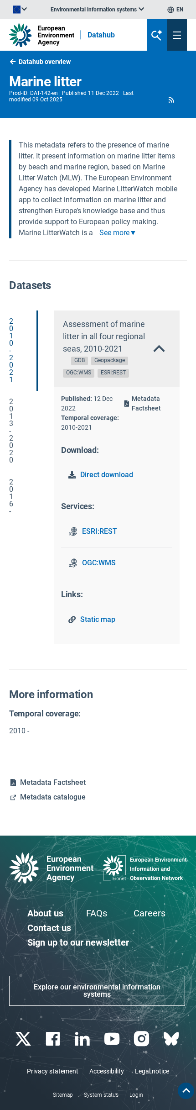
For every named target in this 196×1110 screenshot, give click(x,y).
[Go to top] (186, 1091)
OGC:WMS (99, 562)
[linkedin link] (83, 1039)
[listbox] (97, 9)
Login (136, 1095)
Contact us (49, 927)
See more (114, 233)
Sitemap (63, 1095)
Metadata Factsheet (146, 403)
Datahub (101, 35)
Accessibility (106, 1071)
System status (101, 1095)
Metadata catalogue (53, 797)
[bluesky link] (172, 1039)
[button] (171, 99)
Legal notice (152, 1071)
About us (45, 913)
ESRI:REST (99, 531)
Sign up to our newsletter (78, 942)
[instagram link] (142, 1039)
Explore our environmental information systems (97, 991)
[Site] (41, 35)
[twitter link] (24, 1039)
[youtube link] (112, 1039)
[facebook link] (53, 1039)
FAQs (96, 913)
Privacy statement (52, 1071)
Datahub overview (45, 61)
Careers (149, 913)
